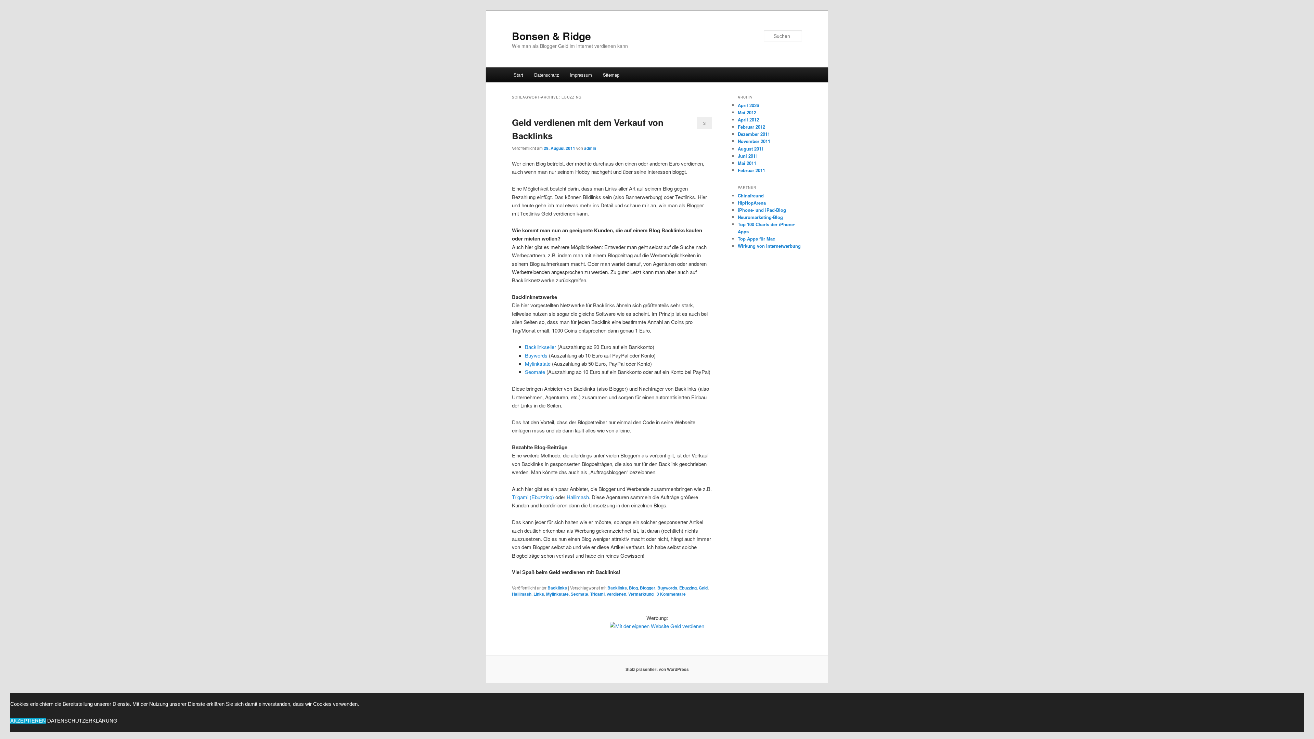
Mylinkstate (538, 363)
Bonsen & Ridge (551, 35)
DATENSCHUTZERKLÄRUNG (82, 721)
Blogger (647, 588)
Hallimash (578, 497)
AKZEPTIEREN (28, 721)
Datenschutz (546, 75)
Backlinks (557, 588)
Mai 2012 (747, 112)
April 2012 (748, 119)
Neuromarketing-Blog (760, 217)
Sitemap (611, 75)
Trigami (597, 594)
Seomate (535, 371)
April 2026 (748, 105)
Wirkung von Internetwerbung (769, 246)
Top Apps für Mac (756, 238)
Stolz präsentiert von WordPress (657, 669)
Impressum (581, 75)
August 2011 (751, 148)
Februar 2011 (751, 170)
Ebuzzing (688, 588)
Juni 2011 (748, 156)
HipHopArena (752, 202)
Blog (633, 588)
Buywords (536, 355)
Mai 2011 (747, 163)
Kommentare (671, 594)
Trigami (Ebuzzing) (533, 497)
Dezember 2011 (754, 134)
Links (538, 594)
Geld (703, 588)
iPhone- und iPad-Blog (762, 210)
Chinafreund (751, 195)
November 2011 (754, 141)
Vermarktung (641, 594)
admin (590, 148)
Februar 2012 (751, 127)
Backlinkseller (540, 346)
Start (518, 75)
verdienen (616, 594)
